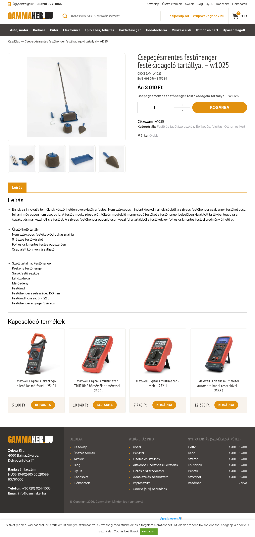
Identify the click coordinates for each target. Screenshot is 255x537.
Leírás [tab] (17, 188)
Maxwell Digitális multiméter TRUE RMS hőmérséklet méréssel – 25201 (97, 386)
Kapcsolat (222, 4)
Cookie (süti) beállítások (150, 489)
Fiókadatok (239, 4)
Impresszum (141, 483)
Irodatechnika (156, 30)
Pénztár (138, 453)
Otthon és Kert (207, 30)
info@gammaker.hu (32, 493)
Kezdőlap (153, 4)
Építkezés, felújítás (99, 30)
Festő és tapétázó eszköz (175, 126)
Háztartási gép (130, 30)
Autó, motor (19, 30)
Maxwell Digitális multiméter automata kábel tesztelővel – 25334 (218, 386)
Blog (200, 4)
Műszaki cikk (181, 30)
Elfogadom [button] (148, 531)
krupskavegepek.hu (208, 16)
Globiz (154, 135)
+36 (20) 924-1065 (48, 4)
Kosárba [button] (43, 405)
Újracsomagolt (234, 30)
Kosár (137, 447)
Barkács (39, 30)
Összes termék (172, 4)
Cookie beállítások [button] (126, 531)
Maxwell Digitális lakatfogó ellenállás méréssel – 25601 (36, 383)
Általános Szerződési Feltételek (155, 465)
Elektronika (71, 30)
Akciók (189, 4)
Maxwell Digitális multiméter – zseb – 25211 (158, 383)
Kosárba (219, 107)
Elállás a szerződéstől (148, 471)
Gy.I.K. (209, 4)
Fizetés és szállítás (146, 459)
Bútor (54, 30)
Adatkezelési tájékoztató (151, 477)
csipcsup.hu (179, 16)
